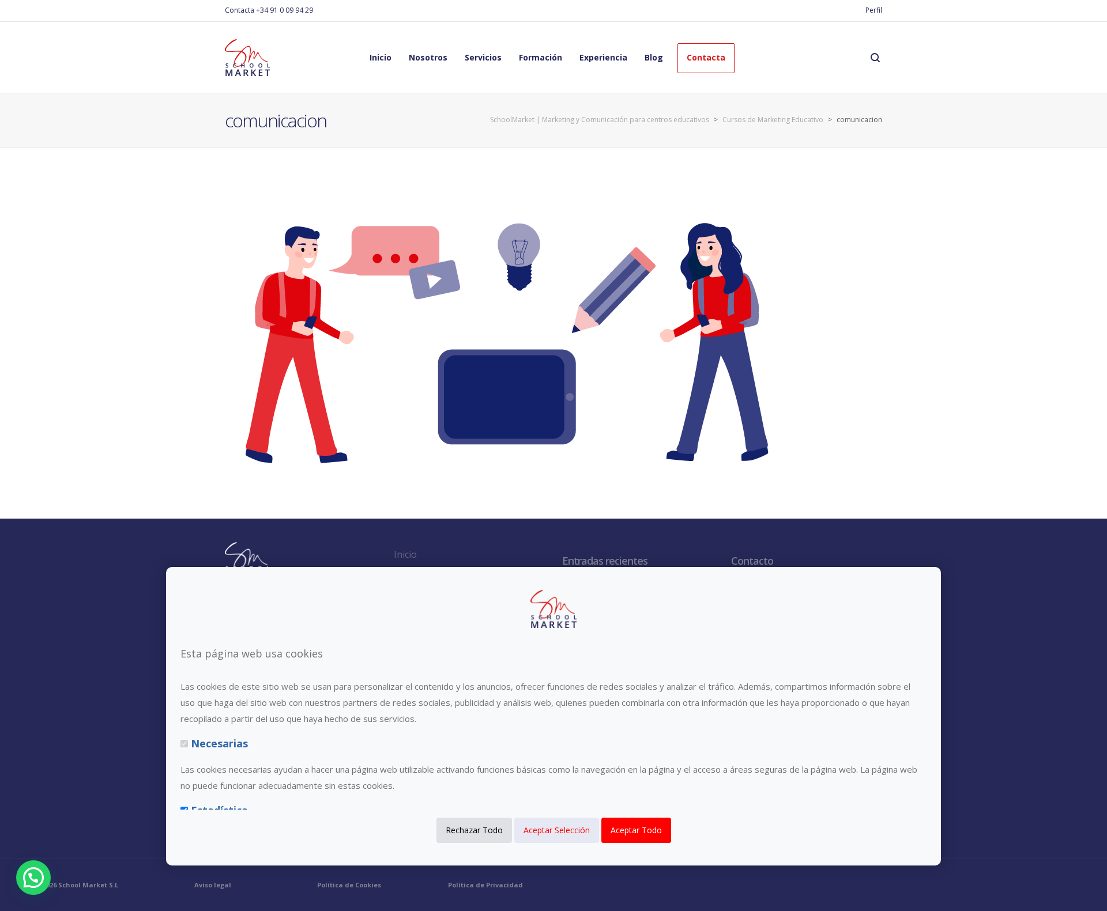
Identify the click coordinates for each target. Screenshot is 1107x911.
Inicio (405, 554)
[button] (33, 877)
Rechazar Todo (474, 830)
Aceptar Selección (557, 830)
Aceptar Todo (636, 830)
